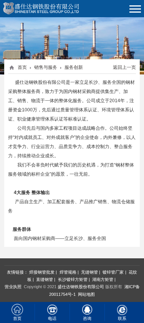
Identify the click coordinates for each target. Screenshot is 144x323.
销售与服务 (45, 67)
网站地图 (86, 294)
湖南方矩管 (102, 279)
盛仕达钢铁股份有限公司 (81, 286)
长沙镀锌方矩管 (73, 279)
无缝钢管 (89, 272)
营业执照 (13, 286)
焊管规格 (68, 272)
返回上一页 (124, 67)
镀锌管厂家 (113, 272)
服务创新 (74, 67)
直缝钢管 (44, 279)
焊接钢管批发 (42, 272)
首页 (22, 67)
